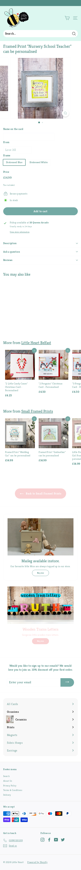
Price (6, 172)
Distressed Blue (14, 162)
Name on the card (13, 129)
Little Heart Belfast (36, 342)
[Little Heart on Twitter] (63, 840)
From (6, 142)
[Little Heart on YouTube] (56, 840)
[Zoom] (65, 113)
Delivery (7, 794)
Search (6, 776)
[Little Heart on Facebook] (49, 840)
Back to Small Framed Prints (43, 493)
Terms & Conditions (12, 790)
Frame (6, 155)
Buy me (40, 573)
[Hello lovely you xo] (40, 3)
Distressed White (39, 162)
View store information (19, 232)
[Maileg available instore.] (40, 536)
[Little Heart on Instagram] (42, 840)
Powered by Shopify (37, 862)
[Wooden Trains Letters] (40, 605)
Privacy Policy (9, 785)
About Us (7, 780)
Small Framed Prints (37, 411)
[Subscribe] (67, 682)
